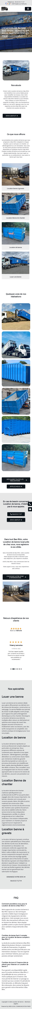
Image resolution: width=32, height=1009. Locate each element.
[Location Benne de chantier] (15, 204)
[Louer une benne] (15, 263)
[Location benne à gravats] (15, 174)
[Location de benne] (15, 233)
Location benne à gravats (15, 188)
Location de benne (15, 247)
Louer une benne (15, 277)
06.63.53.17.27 (19, 2)
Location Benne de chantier (15, 218)
